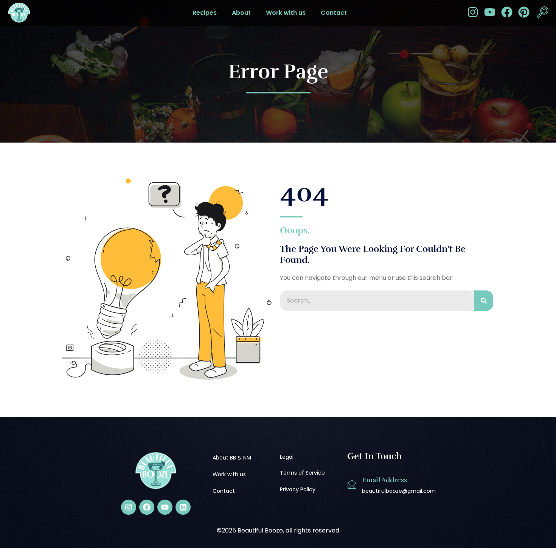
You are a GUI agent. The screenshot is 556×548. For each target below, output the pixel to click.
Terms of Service (302, 473)
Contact (334, 12)
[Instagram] (472, 12)
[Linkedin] (183, 507)
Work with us (286, 12)
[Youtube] (489, 12)
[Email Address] (351, 484)
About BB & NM (232, 457)
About (241, 12)
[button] (542, 13)
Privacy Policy (297, 489)
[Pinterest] (524, 12)
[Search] (483, 300)
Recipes (205, 12)
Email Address (384, 480)
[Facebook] (507, 12)
